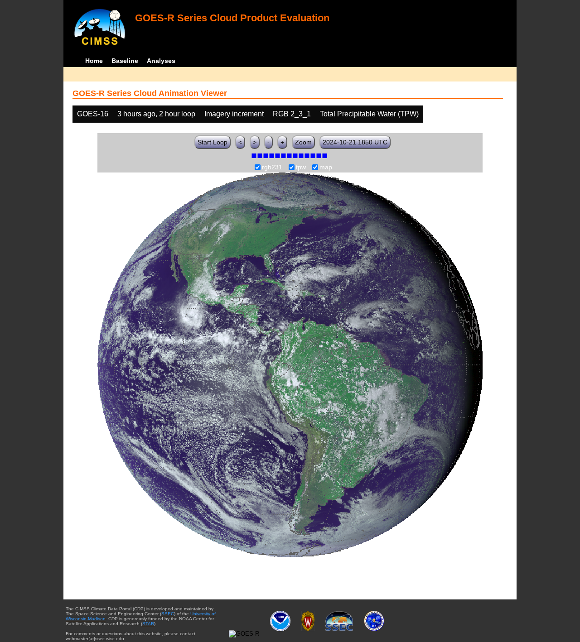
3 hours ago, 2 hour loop (156, 114)
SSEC (167, 613)
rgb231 (272, 167)
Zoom (303, 142)
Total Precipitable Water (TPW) (369, 114)
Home (94, 60)
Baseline (124, 60)
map (325, 167)
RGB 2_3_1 (292, 114)
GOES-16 (92, 114)
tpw (301, 167)
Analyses (161, 60)
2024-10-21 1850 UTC (355, 142)
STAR (148, 623)
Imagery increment (234, 114)
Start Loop (212, 142)
